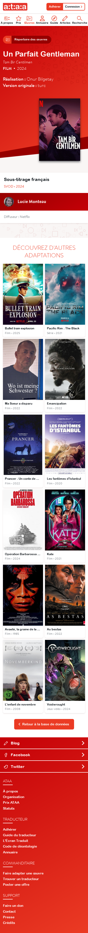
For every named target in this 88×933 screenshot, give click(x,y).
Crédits (9, 923)
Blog (15, 743)
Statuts (9, 808)
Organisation (13, 797)
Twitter (17, 766)
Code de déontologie (20, 846)
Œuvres (29, 22)
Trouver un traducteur (21, 879)
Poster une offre (16, 884)
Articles (65, 22)
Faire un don (13, 906)
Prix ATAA (11, 802)
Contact (9, 911)
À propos (7, 22)
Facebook (20, 755)
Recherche (79, 22)
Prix (18, 22)
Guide (54, 22)
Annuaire (42, 22)
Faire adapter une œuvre (23, 873)
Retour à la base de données (45, 724)
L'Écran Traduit (15, 841)
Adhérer (55, 6)
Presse (8, 917)
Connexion (72, 6)
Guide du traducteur (19, 835)
